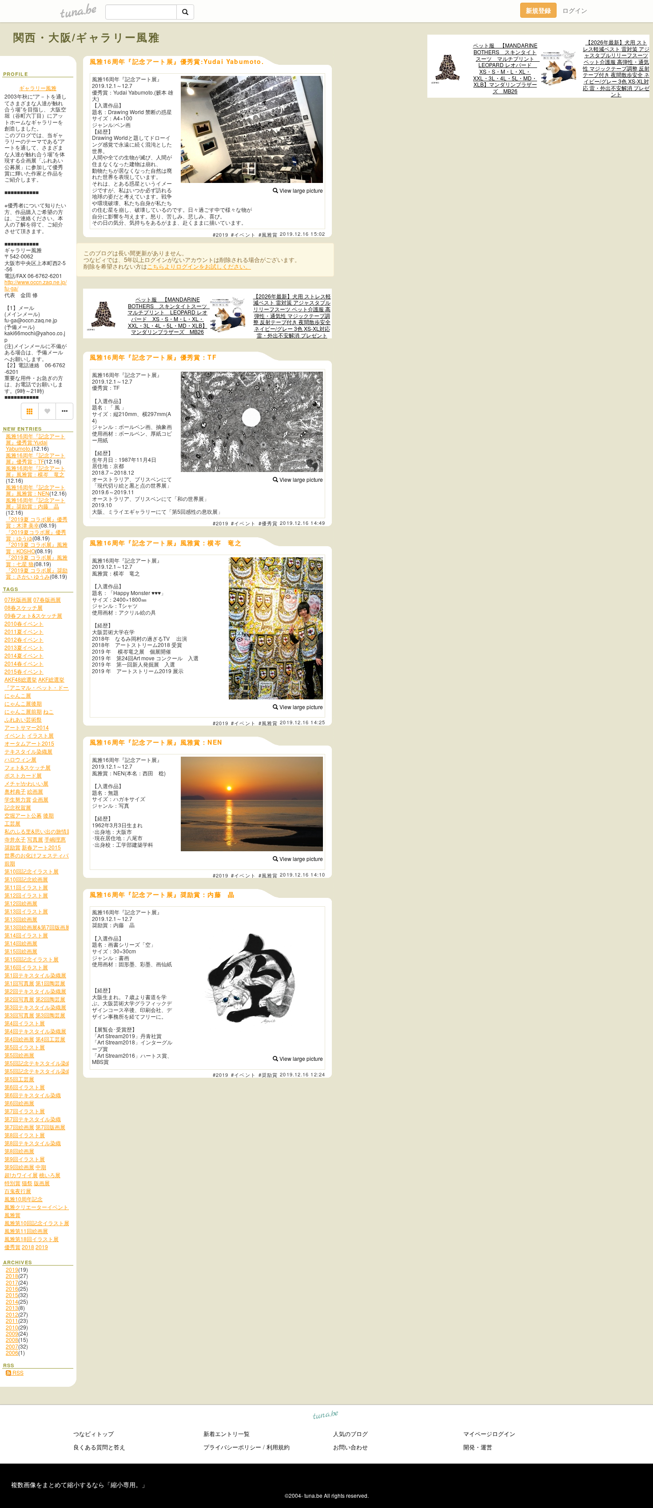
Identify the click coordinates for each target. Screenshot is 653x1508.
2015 (12, 1294)
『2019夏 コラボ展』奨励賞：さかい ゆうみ (37, 573)
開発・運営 (477, 1447)
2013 (12, 1307)
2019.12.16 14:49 (302, 522)
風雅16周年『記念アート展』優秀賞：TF (35, 458)
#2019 (221, 234)
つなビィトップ (93, 1433)
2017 (12, 1282)
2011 (12, 1320)
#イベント (243, 234)
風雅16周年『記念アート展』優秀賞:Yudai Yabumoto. (35, 442)
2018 (12, 1275)
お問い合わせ (350, 1447)
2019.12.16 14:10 (302, 874)
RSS (17, 1372)
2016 (12, 1288)
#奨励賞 (268, 1074)
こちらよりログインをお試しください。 (199, 266)
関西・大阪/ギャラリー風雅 (86, 36)
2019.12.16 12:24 (302, 1074)
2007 (12, 1346)
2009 (12, 1333)
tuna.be (325, 1416)
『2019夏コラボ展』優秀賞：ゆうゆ (36, 535)
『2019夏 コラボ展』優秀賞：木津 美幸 (37, 522)
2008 (12, 1339)
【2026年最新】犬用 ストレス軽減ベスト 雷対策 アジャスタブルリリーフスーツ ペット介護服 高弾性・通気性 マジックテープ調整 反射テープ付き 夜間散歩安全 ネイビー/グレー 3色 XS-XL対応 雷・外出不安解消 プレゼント (616, 68)
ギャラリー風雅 (37, 87)
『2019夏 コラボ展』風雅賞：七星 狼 (37, 560)
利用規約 (278, 1447)
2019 (12, 1269)
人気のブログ (350, 1433)
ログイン (574, 10)
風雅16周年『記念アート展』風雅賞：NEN (35, 490)
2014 (12, 1301)
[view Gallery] (30, 411)
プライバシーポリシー (232, 1447)
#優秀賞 (268, 523)
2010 (12, 1327)
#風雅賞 (268, 234)
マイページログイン (489, 1433)
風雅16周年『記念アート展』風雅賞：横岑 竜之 (35, 471)
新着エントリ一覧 (226, 1433)
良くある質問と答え (99, 1447)
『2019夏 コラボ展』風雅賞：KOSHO (37, 547)
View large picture (300, 190)
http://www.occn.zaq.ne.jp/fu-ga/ (35, 285)
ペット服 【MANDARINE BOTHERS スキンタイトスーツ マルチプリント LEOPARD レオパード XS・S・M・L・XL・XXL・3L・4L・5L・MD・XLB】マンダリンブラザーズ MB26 (505, 68)
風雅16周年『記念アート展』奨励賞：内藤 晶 (35, 503)
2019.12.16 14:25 (302, 722)
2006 (12, 1352)
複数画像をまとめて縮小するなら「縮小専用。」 (79, 1484)
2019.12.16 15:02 (302, 233)
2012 (12, 1314)
